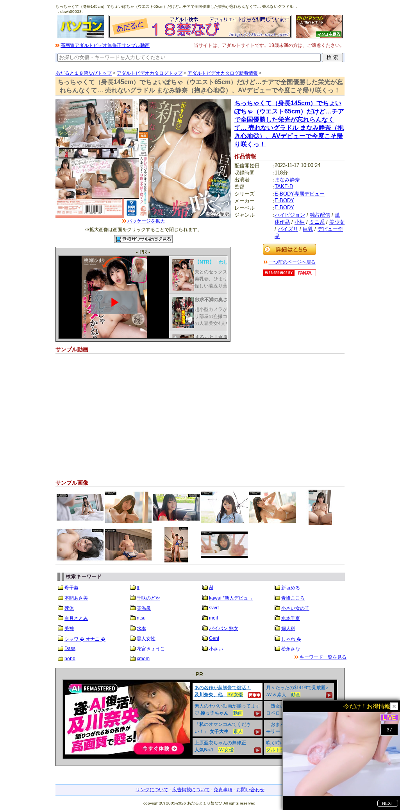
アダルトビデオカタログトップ (149, 73)
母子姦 (71, 588)
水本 (141, 628)
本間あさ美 (76, 598)
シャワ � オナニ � (84, 639)
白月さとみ (76, 618)
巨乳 (308, 229)
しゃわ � (291, 639)
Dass (69, 648)
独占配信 (320, 215)
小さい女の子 (295, 608)
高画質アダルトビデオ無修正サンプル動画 (105, 45)
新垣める (290, 588)
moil (213, 618)
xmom (143, 658)
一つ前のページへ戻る (292, 262)
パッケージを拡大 (146, 221)
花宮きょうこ (151, 649)
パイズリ (288, 229)
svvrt (214, 608)
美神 (69, 628)
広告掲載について (191, 789)
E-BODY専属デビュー (300, 194)
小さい (216, 649)
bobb (69, 658)
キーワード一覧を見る (323, 657)
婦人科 (288, 628)
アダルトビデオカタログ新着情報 (223, 73)
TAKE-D (284, 186)
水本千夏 (290, 618)
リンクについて (152, 789)
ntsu (141, 618)
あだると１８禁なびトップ (83, 73)
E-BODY (284, 200)
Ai (211, 587)
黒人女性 (146, 638)
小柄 (300, 222)
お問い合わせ (250, 789)
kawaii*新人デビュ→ (231, 598)
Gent (214, 638)
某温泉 (144, 608)
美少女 (337, 222)
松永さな (290, 649)
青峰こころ (293, 598)
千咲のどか (148, 598)
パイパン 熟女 (223, 628)
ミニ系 (317, 222)
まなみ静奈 (287, 180)
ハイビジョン (290, 215)
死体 (69, 608)
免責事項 (223, 789)
